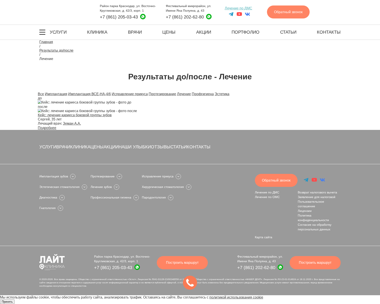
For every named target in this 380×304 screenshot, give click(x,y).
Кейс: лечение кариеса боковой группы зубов (75, 115)
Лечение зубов (101, 187)
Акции (203, 32)
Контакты (329, 32)
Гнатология (47, 208)
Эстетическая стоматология (59, 187)
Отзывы (160, 146)
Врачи (135, 32)
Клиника (97, 32)
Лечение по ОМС (267, 197)
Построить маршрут (182, 262)
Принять (7, 301)
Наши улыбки (135, 146)
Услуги (58, 32)
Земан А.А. (72, 123)
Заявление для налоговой (316, 197)
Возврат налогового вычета (317, 192)
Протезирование (162, 94)
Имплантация (56, 94)
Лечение (184, 94)
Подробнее (47, 128)
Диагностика (48, 197)
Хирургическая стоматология (163, 187)
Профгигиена (203, 94)
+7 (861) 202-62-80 (185, 17)
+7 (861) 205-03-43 (119, 17)
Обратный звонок (288, 12)
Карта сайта (263, 237)
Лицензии (305, 211)
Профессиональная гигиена (111, 197)
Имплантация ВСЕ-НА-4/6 (89, 94)
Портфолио (245, 32)
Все (41, 94)
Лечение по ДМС (238, 8)
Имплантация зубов (53, 176)
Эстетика (222, 94)
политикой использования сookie (236, 297)
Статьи (288, 32)
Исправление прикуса (130, 94)
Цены (168, 32)
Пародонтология (154, 197)
